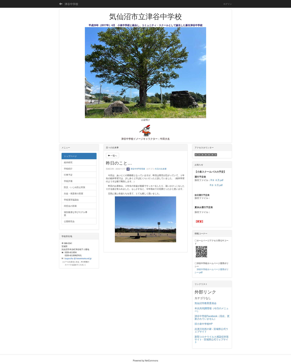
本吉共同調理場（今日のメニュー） (212, 309)
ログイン (227, 3)
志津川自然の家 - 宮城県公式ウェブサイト (211, 330)
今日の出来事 (161, 168)
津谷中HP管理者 (137, 168)
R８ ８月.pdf (217, 180)
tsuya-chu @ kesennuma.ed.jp (78, 258)
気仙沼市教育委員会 (205, 303)
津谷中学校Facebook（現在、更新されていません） (212, 317)
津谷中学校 (71, 4)
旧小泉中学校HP (204, 323)
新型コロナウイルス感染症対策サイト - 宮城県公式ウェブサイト (212, 339)
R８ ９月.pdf (216, 185)
